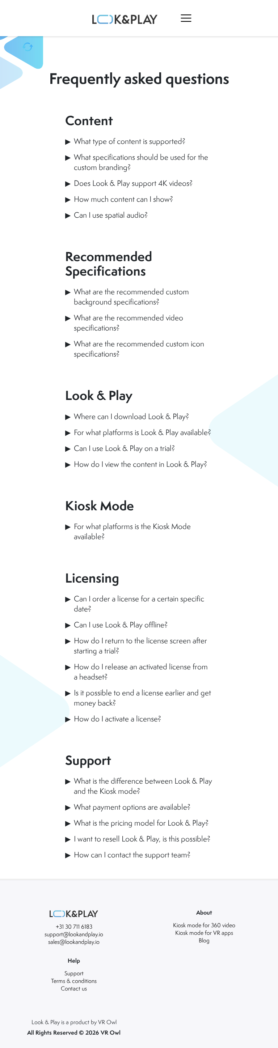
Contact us (74, 988)
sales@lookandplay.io (74, 942)
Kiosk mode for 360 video (204, 925)
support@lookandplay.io (74, 934)
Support (74, 973)
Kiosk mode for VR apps (204, 933)
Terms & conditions (74, 981)
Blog (204, 940)
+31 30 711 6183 (74, 926)
